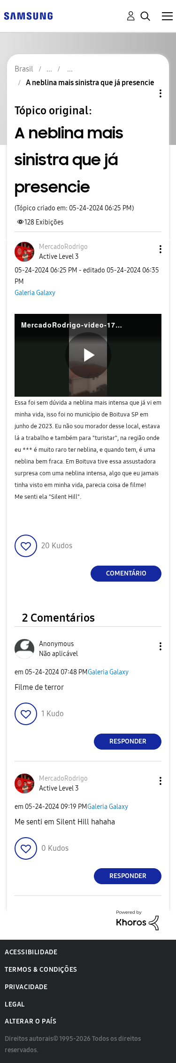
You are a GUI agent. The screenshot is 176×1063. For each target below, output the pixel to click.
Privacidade (26, 987)
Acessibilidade (31, 952)
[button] (145, 249)
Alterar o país (30, 1021)
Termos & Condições (41, 970)
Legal (15, 1004)
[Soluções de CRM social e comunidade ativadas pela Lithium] (137, 919)
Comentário (126, 573)
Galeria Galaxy (35, 293)
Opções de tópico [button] (144, 93)
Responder (127, 741)
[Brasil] (28, 15)
